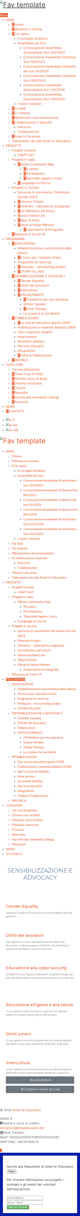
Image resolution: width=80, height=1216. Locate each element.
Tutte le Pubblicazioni (36, 355)
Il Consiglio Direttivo (32, 38)
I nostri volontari (29, 104)
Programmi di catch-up (34, 262)
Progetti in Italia (23, 160)
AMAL (10, 20)
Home (19, 24)
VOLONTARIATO (32, 295)
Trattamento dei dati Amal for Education (41, 141)
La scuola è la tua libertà (41, 313)
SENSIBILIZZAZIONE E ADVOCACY (40, 276)
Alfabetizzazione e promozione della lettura (46, 689)
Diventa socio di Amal (31, 379)
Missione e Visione (28, 29)
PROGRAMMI (15, 239)
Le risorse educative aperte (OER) (45, 323)
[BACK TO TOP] (1, 1150)
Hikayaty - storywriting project (43, 267)
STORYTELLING (32, 271)
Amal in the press (27, 136)
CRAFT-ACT (26, 155)
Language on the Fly (35, 183)
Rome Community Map (37, 164)
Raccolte (21, 393)
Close (11, 1171)
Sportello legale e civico (44, 178)
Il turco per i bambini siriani (41, 257)
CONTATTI (16, 411)
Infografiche (26, 351)
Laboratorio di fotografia (44, 229)
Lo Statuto (22, 113)
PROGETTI (13, 146)
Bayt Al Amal (30, 220)
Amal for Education (27, 1110)
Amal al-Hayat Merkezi (37, 225)
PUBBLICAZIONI (26, 318)
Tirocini (20, 388)
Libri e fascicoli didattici (35, 332)
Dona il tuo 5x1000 (29, 374)
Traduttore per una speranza (47, 299)
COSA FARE (14, 365)
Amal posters (27, 337)
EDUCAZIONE (25, 243)
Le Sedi (20, 108)
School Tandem (34, 304)
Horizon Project (32, 201)
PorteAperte (35, 174)
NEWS (10, 407)
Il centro (32, 169)
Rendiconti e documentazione (36, 118)
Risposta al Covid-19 (30, 234)
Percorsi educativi (30, 346)
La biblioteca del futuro (38, 211)
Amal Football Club (33, 215)
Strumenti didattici (31, 341)
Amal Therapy (36, 309)
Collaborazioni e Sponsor (33, 122)
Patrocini (23, 127)
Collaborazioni (28, 132)
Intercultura (29, 290)
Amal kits (21, 402)
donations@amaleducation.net (22, 1128)
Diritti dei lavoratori (35, 285)
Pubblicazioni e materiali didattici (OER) (46, 327)
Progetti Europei (24, 150)
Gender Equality (32, 281)
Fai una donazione (26, 369)
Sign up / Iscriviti (17, 1207)
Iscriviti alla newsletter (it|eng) (37, 397)
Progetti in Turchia (25, 187)
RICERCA (21, 360)
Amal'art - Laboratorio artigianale (45, 206)
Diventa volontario (28, 383)
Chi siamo (22, 34)
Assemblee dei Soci (31, 43)
